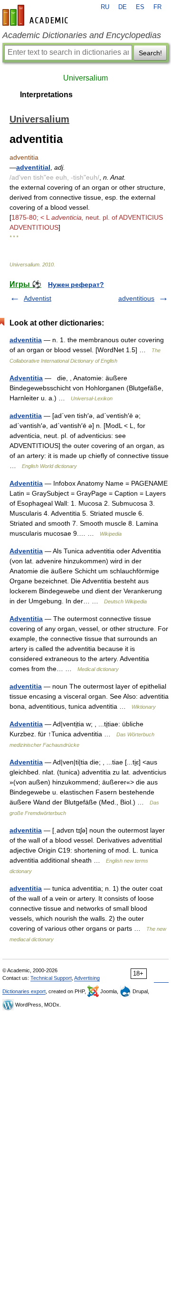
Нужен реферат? (76, 284)
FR (157, 7)
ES (140, 7)
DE (122, 7)
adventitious (136, 298)
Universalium (85, 78)
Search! (150, 53)
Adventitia (26, 378)
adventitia (26, 340)
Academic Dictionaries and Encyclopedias (81, 35)
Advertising (87, 978)
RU (105, 7)
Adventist (37, 298)
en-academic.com (36, 15)
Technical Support (51, 978)
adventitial (33, 167)
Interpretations (46, 95)
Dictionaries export (24, 991)
